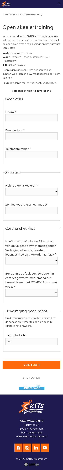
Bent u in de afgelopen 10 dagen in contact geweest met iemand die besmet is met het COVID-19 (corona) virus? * (31, 280)
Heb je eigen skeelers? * (21, 185)
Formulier (17, 14)
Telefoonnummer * (18, 149)
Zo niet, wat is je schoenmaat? (26, 204)
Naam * (10, 112)
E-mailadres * (14, 130)
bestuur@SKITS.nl (31, 432)
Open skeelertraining (33, 14)
